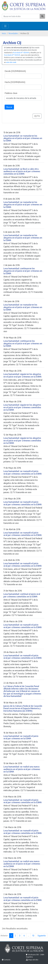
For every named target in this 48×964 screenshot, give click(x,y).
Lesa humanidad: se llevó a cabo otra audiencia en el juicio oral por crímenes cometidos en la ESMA (21, 171)
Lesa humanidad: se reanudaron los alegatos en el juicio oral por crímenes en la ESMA (22, 138)
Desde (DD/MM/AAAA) (15, 71)
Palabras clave (11, 93)
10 (33, 935)
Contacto (7, 960)
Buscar (9, 107)
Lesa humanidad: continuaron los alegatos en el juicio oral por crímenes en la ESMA (22, 271)
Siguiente (42, 935)
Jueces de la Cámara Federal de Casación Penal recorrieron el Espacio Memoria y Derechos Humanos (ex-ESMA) (22, 708)
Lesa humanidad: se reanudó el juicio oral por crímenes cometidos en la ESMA (22, 472)
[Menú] (5, 26)
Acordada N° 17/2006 (21, 52)
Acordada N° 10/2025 (12, 55)
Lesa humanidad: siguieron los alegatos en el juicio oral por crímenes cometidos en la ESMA (22, 407)
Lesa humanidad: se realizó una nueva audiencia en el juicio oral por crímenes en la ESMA (21, 769)
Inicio (4, 33)
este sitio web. (11, 62)
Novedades (13, 33)
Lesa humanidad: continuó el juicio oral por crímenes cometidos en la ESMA (21, 595)
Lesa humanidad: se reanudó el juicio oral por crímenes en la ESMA (20, 737)
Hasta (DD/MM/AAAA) (15, 82)
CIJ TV (37, 116)
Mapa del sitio (33, 960)
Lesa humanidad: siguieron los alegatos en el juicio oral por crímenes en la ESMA (22, 375)
